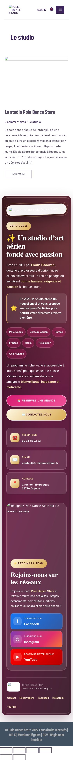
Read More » (18, 172)
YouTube (12, 707)
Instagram (58, 698)
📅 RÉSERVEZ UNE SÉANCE (36, 400)
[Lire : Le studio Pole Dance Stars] (36, 80)
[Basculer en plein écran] (19, 750)
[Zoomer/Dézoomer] (6, 750)
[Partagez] (32, 750)
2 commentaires (15, 122)
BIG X (12, 735)
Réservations (26, 698)
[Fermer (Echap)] (45, 750)
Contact (11, 698)
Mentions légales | (30, 735)
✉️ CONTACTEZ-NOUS (36, 414)
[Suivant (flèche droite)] (19, 757)
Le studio (34, 122)
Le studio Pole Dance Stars (30, 112)
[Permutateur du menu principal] (60, 10)
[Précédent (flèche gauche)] (6, 757)
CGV (45, 735)
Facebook (43, 698)
